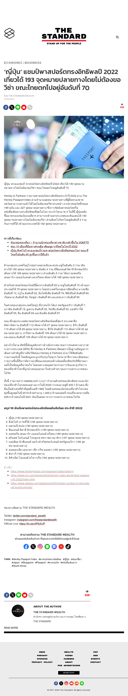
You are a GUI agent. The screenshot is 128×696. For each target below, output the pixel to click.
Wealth (68, 652)
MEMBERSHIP (68, 673)
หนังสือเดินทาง (69, 562)
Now (95, 655)
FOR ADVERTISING (69, 665)
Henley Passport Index (25, 559)
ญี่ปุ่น (67, 559)
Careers (69, 659)
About (69, 662)
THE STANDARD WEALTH (21, 96)
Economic (13, 62)
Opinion (42, 659)
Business (33, 62)
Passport (41, 562)
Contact (95, 662)
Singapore (28, 562)
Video (69, 655)
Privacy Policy (42, 662)
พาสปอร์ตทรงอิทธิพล (50, 559)
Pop (95, 652)
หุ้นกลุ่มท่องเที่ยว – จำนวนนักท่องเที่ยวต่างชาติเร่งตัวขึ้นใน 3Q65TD (50, 242)
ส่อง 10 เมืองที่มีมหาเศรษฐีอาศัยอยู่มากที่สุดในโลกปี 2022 (44, 246)
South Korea (19, 565)
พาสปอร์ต (54, 562)
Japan (16, 562)
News (42, 652)
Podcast (42, 655)
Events (95, 659)
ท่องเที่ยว (77, 559)
